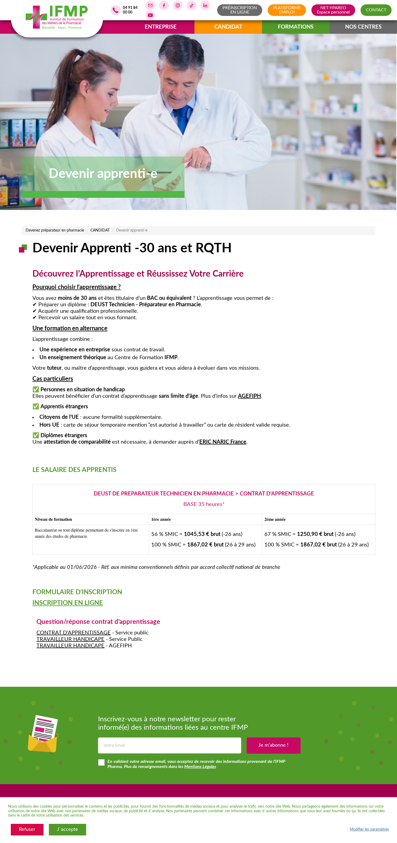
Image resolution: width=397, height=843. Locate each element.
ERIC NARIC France (222, 442)
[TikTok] (191, 5)
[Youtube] (150, 15)
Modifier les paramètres (369, 829)
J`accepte (67, 829)
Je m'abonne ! (273, 745)
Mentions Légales (200, 766)
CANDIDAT (100, 230)
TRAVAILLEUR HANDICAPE (70, 639)
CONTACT (376, 10)
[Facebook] (164, 5)
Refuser (27, 829)
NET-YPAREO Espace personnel (333, 10)
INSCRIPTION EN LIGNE (67, 603)
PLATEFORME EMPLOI (287, 10)
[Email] (150, 5)
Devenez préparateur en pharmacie (55, 230)
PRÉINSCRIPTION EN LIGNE (240, 10)
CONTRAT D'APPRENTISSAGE (73, 632)
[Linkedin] (205, 5)
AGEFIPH (249, 396)
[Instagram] (178, 5)
